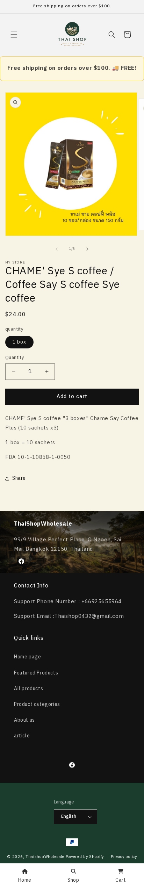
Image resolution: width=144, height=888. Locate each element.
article (22, 736)
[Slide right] (87, 249)
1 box (19, 342)
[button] (14, 34)
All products (28, 689)
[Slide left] (56, 249)
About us (24, 720)
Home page (27, 657)
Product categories (37, 704)
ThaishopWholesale (45, 857)
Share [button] (19, 478)
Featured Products (36, 673)
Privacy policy (124, 857)
